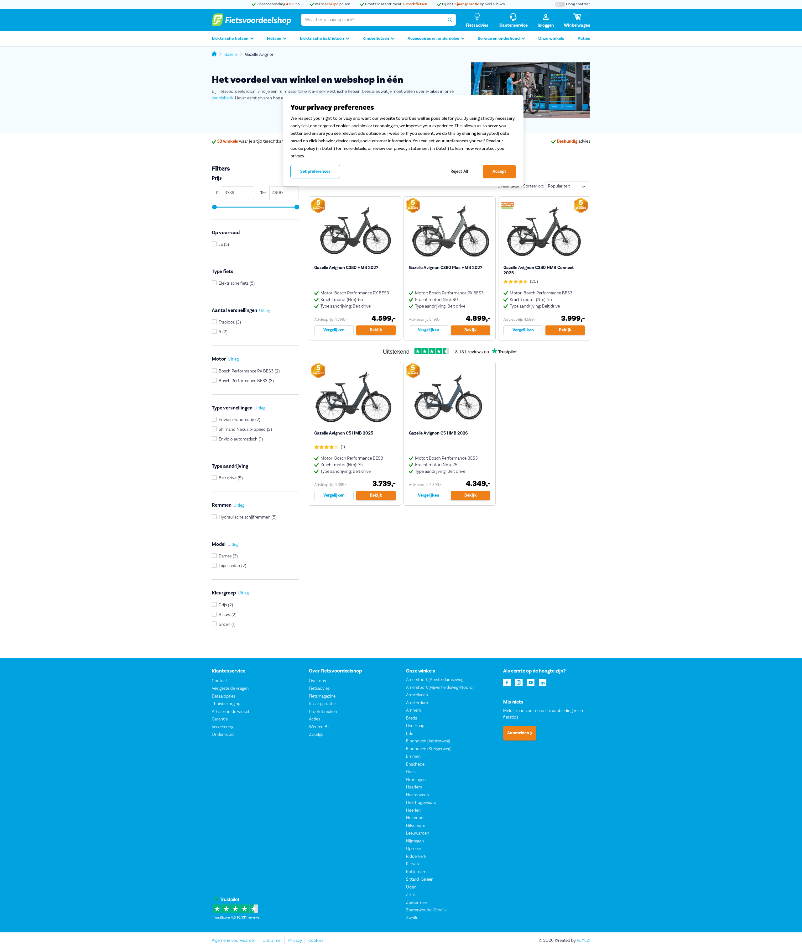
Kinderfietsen (375, 38)
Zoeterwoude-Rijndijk (426, 910)
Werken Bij (319, 727)
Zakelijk (316, 734)
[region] (403, 140)
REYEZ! (583, 940)
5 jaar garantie (322, 704)
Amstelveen (417, 695)
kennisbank (222, 98)
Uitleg (264, 311)
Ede (409, 733)
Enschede (415, 764)
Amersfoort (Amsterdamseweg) (435, 680)
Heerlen (413, 810)
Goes (410, 772)
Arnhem (413, 710)
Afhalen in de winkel (230, 711)
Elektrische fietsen (230, 38)
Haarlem (414, 787)
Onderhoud (223, 734)
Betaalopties (223, 696)
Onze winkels (551, 38)
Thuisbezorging (226, 704)
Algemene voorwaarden (234, 940)
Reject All (459, 171)
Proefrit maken (323, 711)
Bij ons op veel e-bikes (473, 4)
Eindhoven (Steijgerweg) (428, 749)
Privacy (295, 940)
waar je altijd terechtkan (250, 141)
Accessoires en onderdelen (433, 38)
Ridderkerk (416, 856)
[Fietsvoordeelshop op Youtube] (530, 682)
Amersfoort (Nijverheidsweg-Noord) (440, 687)
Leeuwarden (417, 833)
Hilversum (415, 826)
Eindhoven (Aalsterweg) (428, 741)
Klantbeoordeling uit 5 (278, 4)
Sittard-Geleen (420, 879)
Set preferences (315, 171)
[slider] (214, 207)
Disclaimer (272, 940)
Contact (219, 681)
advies (573, 141)
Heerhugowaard (421, 802)
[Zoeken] (450, 20)
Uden (411, 887)
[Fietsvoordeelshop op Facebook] (507, 682)
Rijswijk (412, 864)
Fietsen (274, 38)
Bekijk (376, 330)
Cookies (315, 940)
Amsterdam (417, 703)
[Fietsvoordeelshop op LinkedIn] (542, 682)
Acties (584, 38)
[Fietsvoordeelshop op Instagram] (519, 682)
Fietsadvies (319, 688)
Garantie (220, 719)
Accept (499, 171)
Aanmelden (518, 733)
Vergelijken (334, 330)
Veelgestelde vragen (230, 688)
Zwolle (412, 918)
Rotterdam (416, 872)
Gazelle (230, 54)
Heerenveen (417, 795)
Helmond (415, 818)
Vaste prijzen (332, 4)
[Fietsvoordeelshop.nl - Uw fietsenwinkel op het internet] (251, 19)
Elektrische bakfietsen (322, 38)
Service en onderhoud (499, 38)
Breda (411, 718)
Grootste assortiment (395, 4)
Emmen (413, 756)
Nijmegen (415, 841)
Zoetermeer (417, 902)
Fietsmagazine (322, 696)
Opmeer (413, 848)
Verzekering (222, 727)
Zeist (410, 895)
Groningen (416, 780)
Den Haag (415, 726)
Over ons (317, 681)
